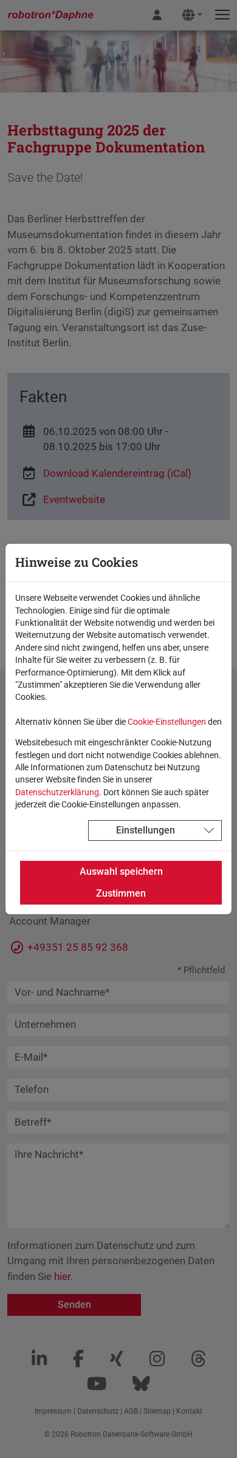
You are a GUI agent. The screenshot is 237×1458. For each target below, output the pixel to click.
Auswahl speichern (121, 871)
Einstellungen (145, 830)
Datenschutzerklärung (57, 792)
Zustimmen (121, 893)
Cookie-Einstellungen (167, 722)
